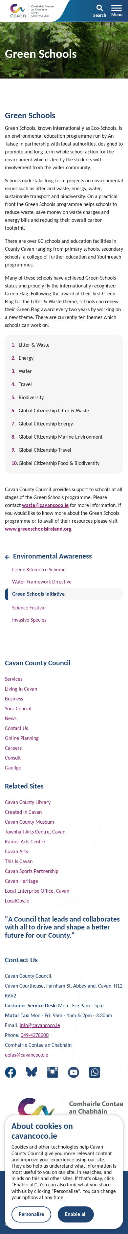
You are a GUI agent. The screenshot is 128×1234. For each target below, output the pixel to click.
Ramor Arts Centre (25, 842)
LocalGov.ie (17, 901)
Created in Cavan (23, 812)
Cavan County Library (28, 802)
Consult (13, 758)
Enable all (76, 1214)
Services (13, 679)
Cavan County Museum (29, 822)
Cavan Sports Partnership (31, 871)
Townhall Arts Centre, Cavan (35, 832)
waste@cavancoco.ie (45, 505)
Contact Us (16, 728)
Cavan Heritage (21, 881)
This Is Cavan (18, 861)
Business (14, 699)
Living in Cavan (21, 689)
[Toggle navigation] (117, 10)
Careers (13, 748)
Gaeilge (13, 768)
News (10, 718)
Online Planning (22, 738)
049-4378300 (35, 1035)
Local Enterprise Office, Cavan (37, 891)
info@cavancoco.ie (40, 1025)
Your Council (18, 709)
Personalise (31, 1214)
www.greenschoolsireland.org (38, 529)
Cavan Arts (16, 852)
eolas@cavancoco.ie (26, 1055)
